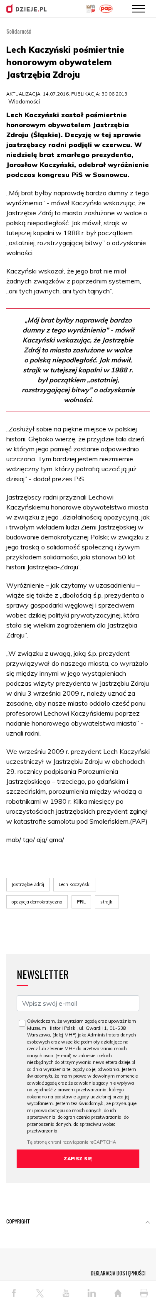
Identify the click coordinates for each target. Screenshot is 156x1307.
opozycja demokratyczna (37, 902)
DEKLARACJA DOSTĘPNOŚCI (118, 1273)
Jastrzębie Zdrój (28, 884)
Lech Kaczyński (75, 884)
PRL (81, 902)
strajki (107, 902)
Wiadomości (24, 101)
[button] (148, 1223)
